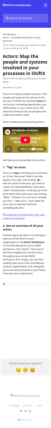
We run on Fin (27, 419)
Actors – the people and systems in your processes (22, 39)
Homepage (14, 405)
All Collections (9, 34)
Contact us (28, 405)
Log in (39, 405)
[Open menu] (45, 5)
